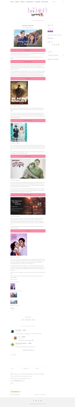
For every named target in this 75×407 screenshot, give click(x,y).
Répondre (24, 330)
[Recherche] (64, 2)
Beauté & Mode (45, 1)
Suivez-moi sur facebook (53, 59)
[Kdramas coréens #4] (28, 38)
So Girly (42, 20)
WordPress (43, 403)
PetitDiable (18, 330)
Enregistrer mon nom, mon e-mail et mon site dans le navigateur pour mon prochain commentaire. (27, 373)
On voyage (22, 1)
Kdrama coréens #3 (13, 298)
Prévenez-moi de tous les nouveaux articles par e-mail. (20, 378)
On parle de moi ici (30, 1)
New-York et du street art (40, 394)
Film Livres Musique (35, 20)
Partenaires (37, 1)
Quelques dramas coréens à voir (15, 290)
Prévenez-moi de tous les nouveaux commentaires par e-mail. (21, 376)
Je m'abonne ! (50, 31)
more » (20, 391)
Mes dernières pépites (15, 394)
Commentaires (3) (28, 317)
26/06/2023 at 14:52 (18, 331)
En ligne (50, 38)
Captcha (11, 383)
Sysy (32, 27)
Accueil (12, 1)
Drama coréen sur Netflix (14, 281)
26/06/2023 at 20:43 (18, 344)
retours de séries (27, 53)
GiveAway (17, 1)
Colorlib (37, 403)
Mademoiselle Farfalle (21, 343)
